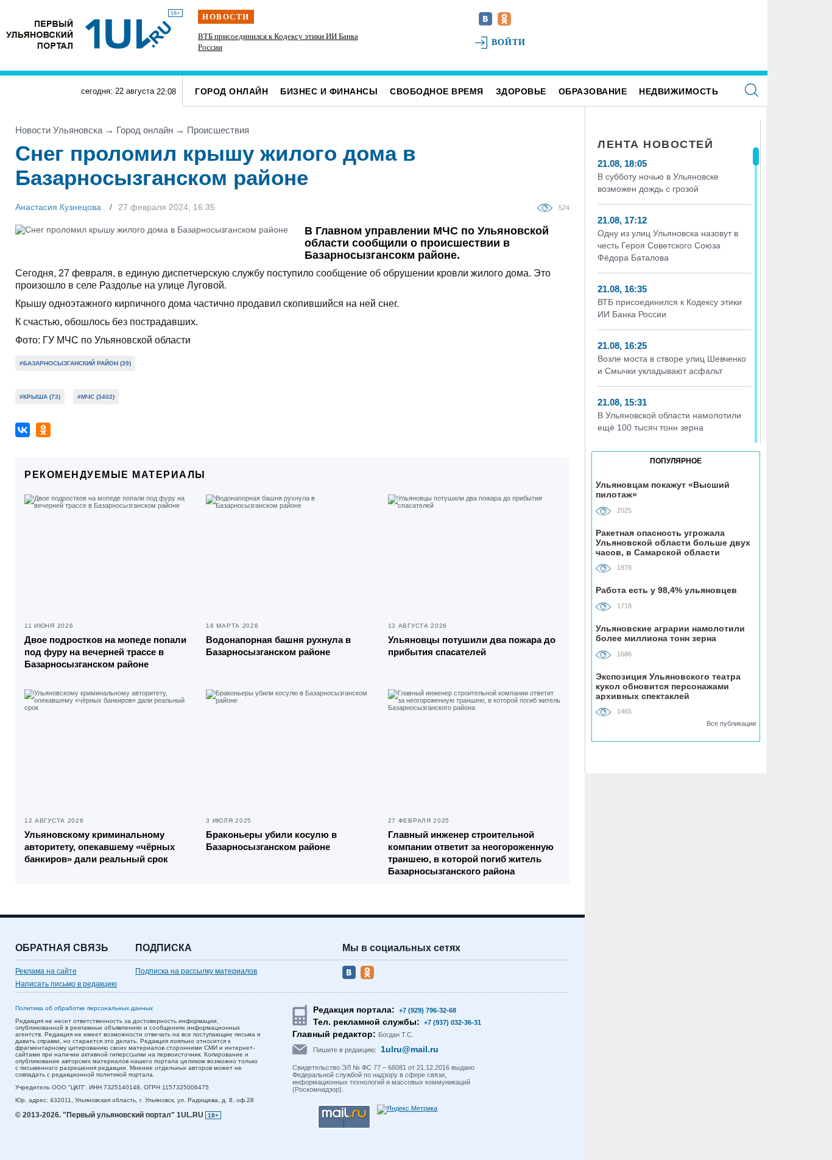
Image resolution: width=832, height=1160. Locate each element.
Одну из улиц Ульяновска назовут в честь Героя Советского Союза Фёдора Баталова (668, 245)
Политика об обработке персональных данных (84, 1008)
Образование (593, 91)
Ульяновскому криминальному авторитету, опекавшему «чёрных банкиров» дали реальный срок (99, 846)
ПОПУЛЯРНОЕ (676, 461)
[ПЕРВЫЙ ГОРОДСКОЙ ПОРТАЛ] (39, 34)
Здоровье (521, 91)
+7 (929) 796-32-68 (427, 1010)
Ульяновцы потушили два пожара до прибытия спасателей (471, 645)
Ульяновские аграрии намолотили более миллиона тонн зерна (670, 633)
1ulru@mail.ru (410, 1049)
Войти (509, 42)
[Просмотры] (548, 207)
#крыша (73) (39, 396)
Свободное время (437, 91)
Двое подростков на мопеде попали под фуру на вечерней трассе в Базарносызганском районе (105, 651)
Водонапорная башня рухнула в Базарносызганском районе (278, 645)
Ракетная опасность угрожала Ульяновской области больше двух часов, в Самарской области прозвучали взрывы (673, 542)
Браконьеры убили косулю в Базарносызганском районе (271, 840)
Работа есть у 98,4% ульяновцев (666, 590)
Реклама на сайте (46, 971)
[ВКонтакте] (22, 430)
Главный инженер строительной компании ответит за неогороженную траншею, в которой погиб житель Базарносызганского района (471, 852)
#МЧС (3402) (96, 396)
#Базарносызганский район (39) (75, 363)
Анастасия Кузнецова (58, 207)
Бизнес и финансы (329, 91)
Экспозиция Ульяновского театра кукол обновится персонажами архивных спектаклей (668, 686)
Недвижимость (678, 91)
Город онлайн (231, 91)
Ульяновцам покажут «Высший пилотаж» (663, 489)
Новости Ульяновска (58, 130)
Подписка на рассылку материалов (196, 971)
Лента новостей (655, 144)
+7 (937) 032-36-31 (452, 1022)
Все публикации (731, 723)
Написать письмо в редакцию (66, 984)
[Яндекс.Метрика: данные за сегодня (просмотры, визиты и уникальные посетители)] (407, 1109)
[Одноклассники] (43, 430)
